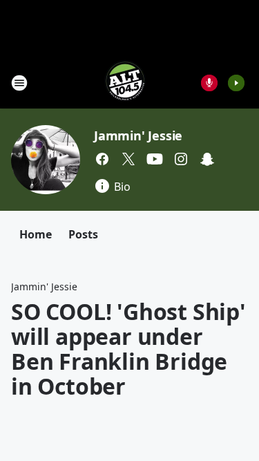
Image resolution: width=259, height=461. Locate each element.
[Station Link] (125, 82)
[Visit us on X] (128, 159)
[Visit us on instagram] (181, 159)
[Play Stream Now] (236, 83)
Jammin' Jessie (138, 135)
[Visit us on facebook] (102, 159)
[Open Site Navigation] (19, 83)
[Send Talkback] (209, 83)
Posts (83, 234)
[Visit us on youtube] (154, 159)
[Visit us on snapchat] (207, 159)
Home (35, 234)
